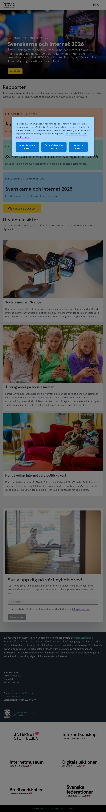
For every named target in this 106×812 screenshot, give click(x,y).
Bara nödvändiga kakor (54, 147)
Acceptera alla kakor (27, 147)
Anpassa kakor (78, 147)
